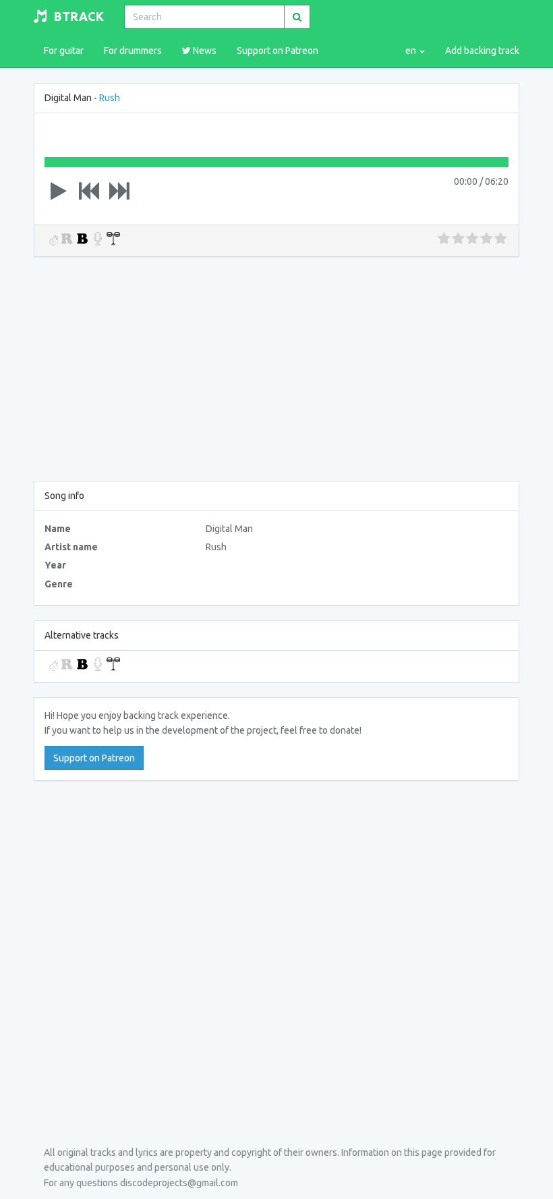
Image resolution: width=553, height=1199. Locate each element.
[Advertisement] (276, 366)
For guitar (64, 50)
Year (55, 565)
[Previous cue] (89, 191)
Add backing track (482, 50)
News (203, 50)
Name (58, 528)
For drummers (133, 50)
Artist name (71, 547)
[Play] (59, 191)
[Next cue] (119, 191)
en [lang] (411, 50)
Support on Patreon (277, 50)
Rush (109, 97)
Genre (59, 584)
